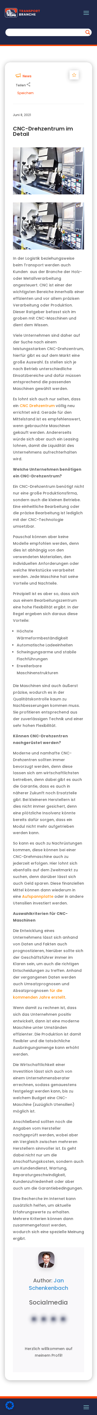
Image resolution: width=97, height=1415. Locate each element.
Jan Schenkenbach (48, 1284)
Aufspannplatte (37, 896)
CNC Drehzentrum (37, 405)
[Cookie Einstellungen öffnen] (9, 1408)
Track (75, 74)
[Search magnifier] (88, 32)
